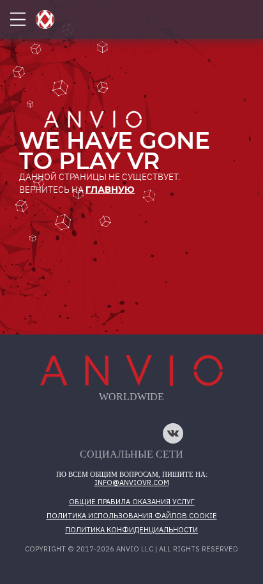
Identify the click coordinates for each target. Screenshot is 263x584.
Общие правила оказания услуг (132, 501)
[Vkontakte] (173, 433)
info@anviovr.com (131, 482)
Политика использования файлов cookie (132, 515)
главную (110, 189)
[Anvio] (45, 19)
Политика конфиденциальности (131, 529)
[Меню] (18, 19)
